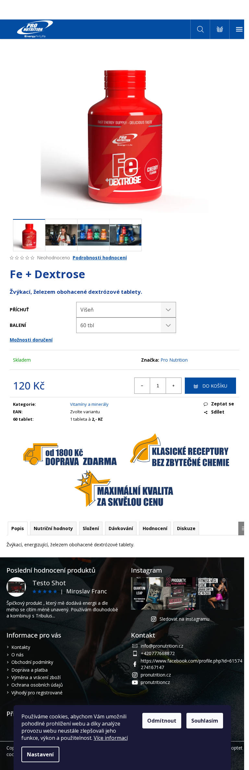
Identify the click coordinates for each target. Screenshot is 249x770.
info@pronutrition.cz (162, 646)
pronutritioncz (155, 682)
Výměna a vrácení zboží (36, 677)
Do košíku (214, 386)
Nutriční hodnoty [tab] (53, 528)
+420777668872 (158, 653)
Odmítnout (161, 720)
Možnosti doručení (31, 340)
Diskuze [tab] (186, 528)
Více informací (111, 737)
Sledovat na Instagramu (184, 619)
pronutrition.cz (156, 675)
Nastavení (40, 754)
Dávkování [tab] (121, 528)
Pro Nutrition (174, 360)
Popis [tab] (17, 528)
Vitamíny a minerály (89, 404)
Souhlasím (204, 720)
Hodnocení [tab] (155, 528)
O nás (17, 655)
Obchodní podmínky (32, 662)
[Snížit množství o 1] (142, 385)
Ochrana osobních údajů (37, 685)
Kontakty (20, 647)
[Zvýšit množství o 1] (173, 385)
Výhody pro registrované (37, 692)
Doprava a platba (29, 670)
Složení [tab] (91, 528)
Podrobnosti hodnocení (100, 258)
